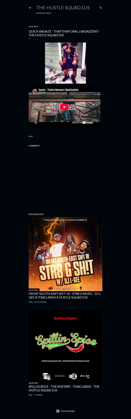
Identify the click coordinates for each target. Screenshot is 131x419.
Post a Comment (40, 302)
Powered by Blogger (67, 411)
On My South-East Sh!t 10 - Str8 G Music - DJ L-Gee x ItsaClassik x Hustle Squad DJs (65, 295)
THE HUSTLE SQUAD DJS (63, 7)
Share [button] (31, 136)
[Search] (100, 7)
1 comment (38, 395)
